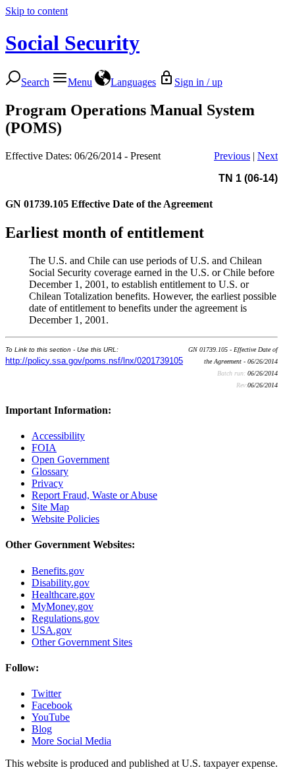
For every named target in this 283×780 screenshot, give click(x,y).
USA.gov (52, 630)
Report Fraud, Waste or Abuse (94, 495)
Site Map (50, 507)
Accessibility (58, 435)
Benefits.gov (58, 570)
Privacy (47, 483)
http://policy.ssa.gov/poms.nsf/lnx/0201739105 (94, 361)
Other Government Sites (82, 642)
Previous (232, 155)
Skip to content (36, 10)
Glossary (50, 471)
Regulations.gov (65, 618)
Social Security (72, 43)
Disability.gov (61, 582)
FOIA (44, 447)
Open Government (70, 459)
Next (267, 155)
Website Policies (65, 518)
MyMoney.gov (62, 606)
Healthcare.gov (63, 594)
